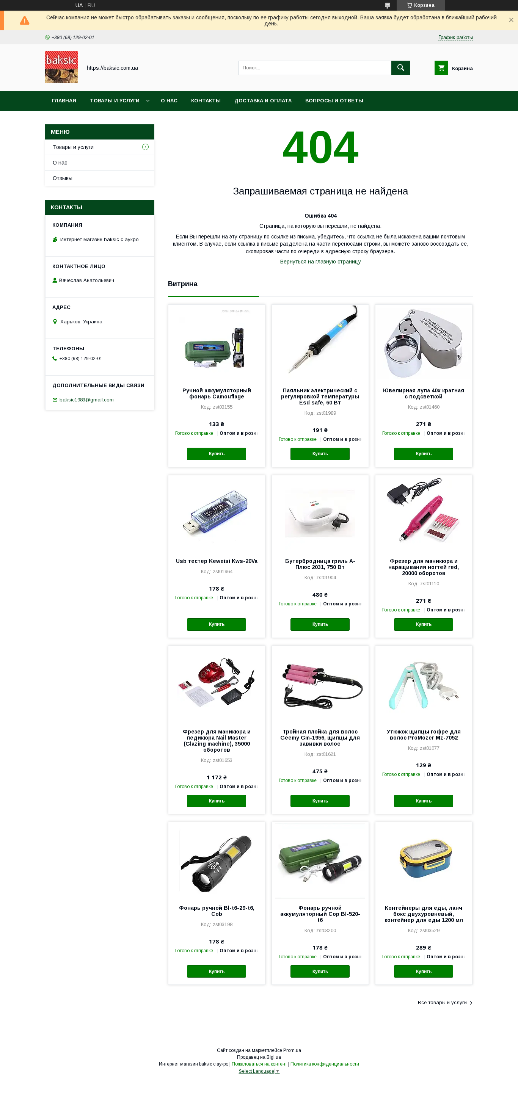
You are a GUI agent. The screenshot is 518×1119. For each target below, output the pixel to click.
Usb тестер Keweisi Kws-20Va (216, 561)
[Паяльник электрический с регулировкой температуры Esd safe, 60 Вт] (320, 343)
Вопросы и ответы (334, 100)
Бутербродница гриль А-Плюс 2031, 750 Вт (320, 564)
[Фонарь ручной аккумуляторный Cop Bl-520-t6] (320, 860)
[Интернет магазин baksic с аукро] (61, 81)
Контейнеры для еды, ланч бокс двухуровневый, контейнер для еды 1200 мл (424, 914)
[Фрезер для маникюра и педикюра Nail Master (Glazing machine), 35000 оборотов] (216, 684)
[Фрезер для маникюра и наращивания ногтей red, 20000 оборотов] (423, 513)
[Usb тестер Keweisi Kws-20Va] (216, 513)
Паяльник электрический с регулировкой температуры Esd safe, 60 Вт (320, 396)
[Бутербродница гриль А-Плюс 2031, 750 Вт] (320, 513)
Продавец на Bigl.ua (259, 1057)
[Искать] (400, 68)
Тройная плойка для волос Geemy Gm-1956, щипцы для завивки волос (320, 738)
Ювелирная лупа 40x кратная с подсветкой (423, 393)
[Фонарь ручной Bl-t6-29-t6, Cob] (216, 860)
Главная (64, 100)
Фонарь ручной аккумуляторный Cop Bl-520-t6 (320, 914)
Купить (216, 453)
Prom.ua (292, 1050)
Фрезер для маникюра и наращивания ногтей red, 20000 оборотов (423, 567)
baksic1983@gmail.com (87, 400)
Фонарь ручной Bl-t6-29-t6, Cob (216, 911)
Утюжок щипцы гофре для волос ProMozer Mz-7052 (424, 735)
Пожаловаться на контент (259, 1064)
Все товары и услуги (442, 1002)
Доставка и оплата (263, 100)
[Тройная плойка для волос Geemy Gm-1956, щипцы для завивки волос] (320, 684)
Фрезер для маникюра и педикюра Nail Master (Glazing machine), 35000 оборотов (217, 741)
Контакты (206, 100)
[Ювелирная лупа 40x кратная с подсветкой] (423, 343)
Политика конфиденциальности (324, 1064)
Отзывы (62, 178)
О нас (169, 100)
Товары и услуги (115, 100)
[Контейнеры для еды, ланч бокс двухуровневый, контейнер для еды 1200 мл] (423, 860)
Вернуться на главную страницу (320, 262)
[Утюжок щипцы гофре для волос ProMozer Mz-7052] (423, 684)
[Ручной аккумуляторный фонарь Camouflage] (216, 343)
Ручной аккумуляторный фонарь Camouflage (216, 393)
